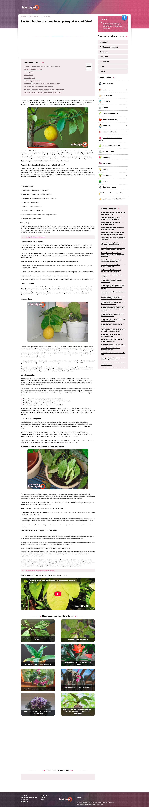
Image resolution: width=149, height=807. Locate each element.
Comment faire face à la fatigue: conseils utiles (111, 281)
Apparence (104, 52)
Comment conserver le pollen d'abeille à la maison (110, 265)
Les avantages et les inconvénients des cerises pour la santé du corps (112, 233)
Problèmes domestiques (109, 47)
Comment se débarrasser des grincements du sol (110, 348)
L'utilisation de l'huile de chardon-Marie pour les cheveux (112, 303)
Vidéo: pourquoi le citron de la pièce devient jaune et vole (42, 92)
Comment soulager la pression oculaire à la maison (111, 223)
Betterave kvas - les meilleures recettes (111, 276)
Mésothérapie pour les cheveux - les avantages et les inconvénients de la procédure (113, 309)
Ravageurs (104, 57)
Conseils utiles (34, 16)
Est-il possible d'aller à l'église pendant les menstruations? (111, 218)
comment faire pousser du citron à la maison (40, 570)
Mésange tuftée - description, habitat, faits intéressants (110, 359)
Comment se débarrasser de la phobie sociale (113, 353)
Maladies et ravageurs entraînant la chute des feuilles (42, 83)
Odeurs (102, 66)
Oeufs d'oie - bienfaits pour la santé (112, 344)
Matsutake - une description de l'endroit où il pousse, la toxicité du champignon (112, 254)
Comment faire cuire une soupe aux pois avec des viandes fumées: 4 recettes (112, 287)
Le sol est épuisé (29, 78)
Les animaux (104, 61)
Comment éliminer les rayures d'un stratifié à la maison (112, 315)
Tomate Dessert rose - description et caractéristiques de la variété (113, 330)
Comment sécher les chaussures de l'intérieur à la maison (112, 228)
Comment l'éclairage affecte (33, 69)
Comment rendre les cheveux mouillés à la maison (113, 238)
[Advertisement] (58, 37)
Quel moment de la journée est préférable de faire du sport (111, 270)
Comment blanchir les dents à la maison (111, 325)
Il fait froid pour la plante (32, 80)
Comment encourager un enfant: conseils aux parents (111, 335)
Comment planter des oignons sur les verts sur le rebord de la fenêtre (113, 248)
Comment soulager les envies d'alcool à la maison (113, 293)
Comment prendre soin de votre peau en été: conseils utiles (113, 320)
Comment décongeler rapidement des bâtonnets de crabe (113, 213)
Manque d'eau (28, 75)
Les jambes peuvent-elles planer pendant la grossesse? (111, 340)
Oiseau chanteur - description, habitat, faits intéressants (111, 260)
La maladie (104, 42)
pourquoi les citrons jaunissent (35, 237)
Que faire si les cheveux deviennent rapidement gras (112, 364)
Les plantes (46, 16)
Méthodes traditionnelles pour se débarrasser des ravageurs (44, 89)
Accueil (23, 16)
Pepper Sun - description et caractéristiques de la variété (110, 243)
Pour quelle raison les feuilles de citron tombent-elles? (42, 66)
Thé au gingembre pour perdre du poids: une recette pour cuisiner (111, 298)
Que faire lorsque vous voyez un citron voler (38, 86)
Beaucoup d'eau (29, 72)
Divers (102, 71)
